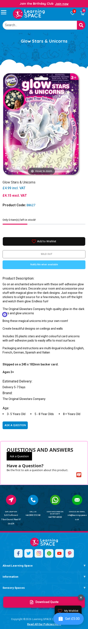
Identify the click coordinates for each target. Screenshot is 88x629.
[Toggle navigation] (5, 12)
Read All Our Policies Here (44, 624)
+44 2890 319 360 (33, 515)
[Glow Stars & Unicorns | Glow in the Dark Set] (29, 14)
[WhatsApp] (49, 553)
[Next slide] (78, 122)
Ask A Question (15, 425)
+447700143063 (55, 517)
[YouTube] (59, 553)
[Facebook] (18, 553)
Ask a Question (19, 456)
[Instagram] (39, 553)
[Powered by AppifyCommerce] (78, 474)
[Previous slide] (4, 122)
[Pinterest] (69, 553)
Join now (62, 4)
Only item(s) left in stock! (19, 220)
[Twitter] (28, 553)
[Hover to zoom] (41, 124)
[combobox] (40, 25)
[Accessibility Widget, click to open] (4, 314)
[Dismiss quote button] (81, 597)
